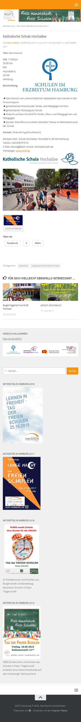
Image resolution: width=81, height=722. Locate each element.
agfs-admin (13, 43)
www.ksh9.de (23, 150)
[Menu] (76, 4)
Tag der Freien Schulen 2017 (32, 26)
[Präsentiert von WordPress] (30, 710)
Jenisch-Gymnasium (50, 305)
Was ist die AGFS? (12, 338)
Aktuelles (8, 26)
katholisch (23, 266)
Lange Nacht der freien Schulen (45, 266)
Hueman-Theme (59, 710)
